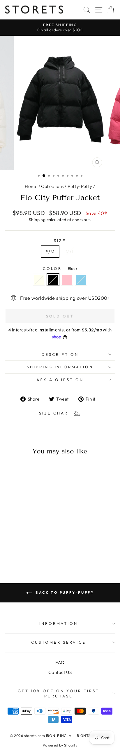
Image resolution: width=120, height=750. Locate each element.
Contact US (60, 672)
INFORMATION (58, 623)
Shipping (37, 219)
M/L (70, 251)
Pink (67, 280)
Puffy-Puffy (80, 186)
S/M (50, 251)
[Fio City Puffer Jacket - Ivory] (16, 549)
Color (60, 268)
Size (60, 240)
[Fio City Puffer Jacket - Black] (22, 549)
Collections (52, 186)
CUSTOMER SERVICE (58, 642)
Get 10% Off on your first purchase (58, 693)
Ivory (39, 280)
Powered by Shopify (60, 745)
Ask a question (60, 379)
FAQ (59, 662)
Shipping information (60, 367)
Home (31, 186)
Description (60, 354)
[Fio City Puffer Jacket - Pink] (29, 549)
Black (53, 280)
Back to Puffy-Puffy (64, 592)
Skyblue (81, 280)
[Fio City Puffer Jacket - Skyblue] (36, 549)
